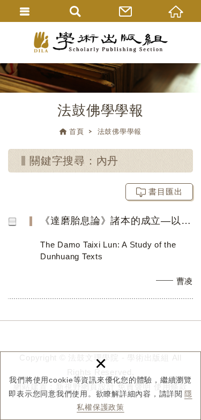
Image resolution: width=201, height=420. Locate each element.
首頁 (76, 132)
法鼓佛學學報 (120, 132)
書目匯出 (165, 191)
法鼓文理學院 (101, 42)
